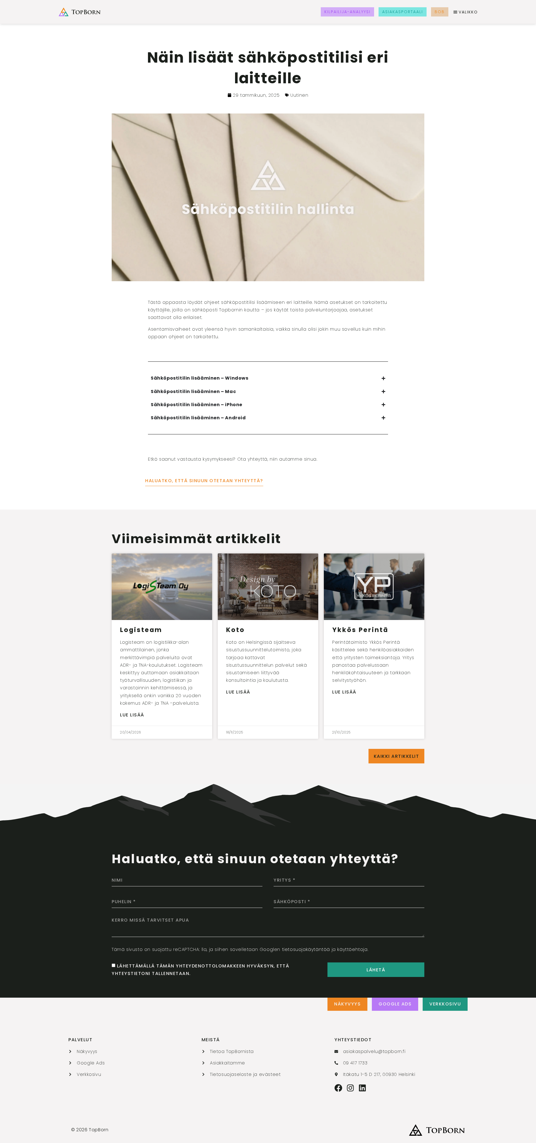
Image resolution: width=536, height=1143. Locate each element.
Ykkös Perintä (360, 629)
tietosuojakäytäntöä (306, 949)
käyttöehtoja (352, 949)
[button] (396, 756)
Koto (235, 629)
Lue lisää (132, 715)
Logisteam (141, 629)
